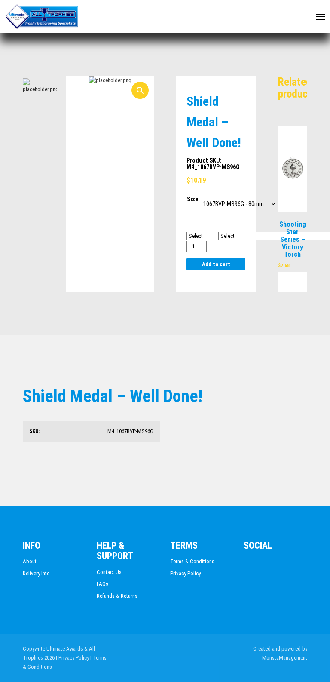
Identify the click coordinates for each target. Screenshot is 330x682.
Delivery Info (36, 573)
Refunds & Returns (117, 596)
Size (192, 199)
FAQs (102, 584)
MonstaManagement (284, 657)
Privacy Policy (185, 573)
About (30, 561)
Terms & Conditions (192, 561)
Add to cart (216, 264)
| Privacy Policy (72, 657)
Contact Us (109, 572)
